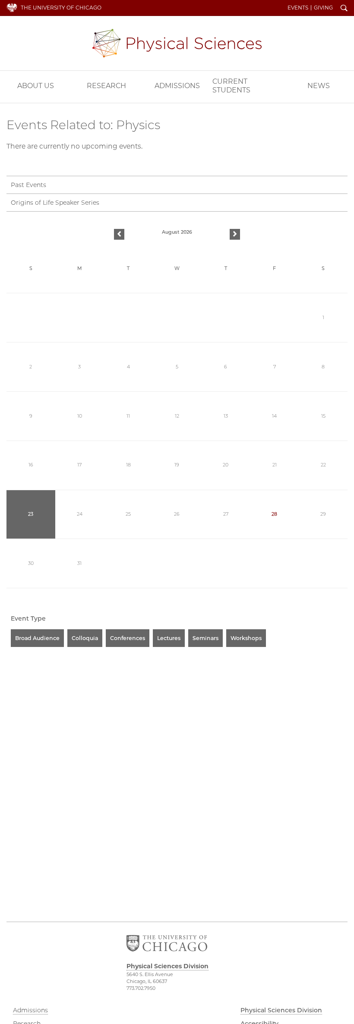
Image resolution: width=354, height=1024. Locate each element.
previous (119, 234)
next (234, 234)
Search (344, 8)
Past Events (28, 185)
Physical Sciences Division (177, 43)
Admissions (177, 86)
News (318, 86)
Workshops (246, 638)
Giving (323, 7)
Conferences (127, 638)
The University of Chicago (61, 7)
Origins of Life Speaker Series (55, 202)
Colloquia (85, 638)
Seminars (205, 638)
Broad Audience (37, 638)
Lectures (168, 638)
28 (274, 514)
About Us (35, 86)
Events (298, 7)
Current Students (231, 85)
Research (106, 86)
